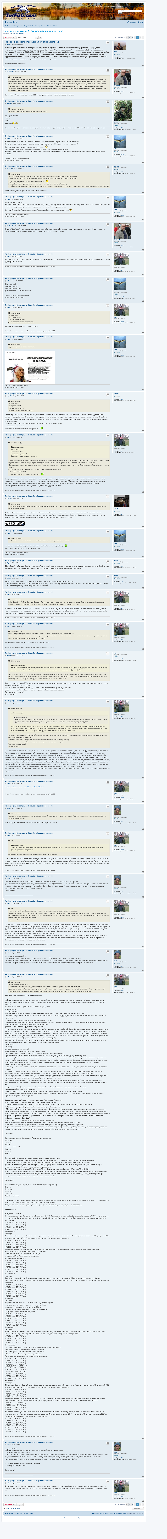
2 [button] (132, 38)
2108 (122, 154)
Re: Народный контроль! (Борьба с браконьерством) (32, 42)
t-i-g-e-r (116, 560)
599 (122, 566)
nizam (115, 51)
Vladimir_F (117, 85)
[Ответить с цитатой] (107, 42)
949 (122, 821)
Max (17, 33)
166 (122, 399)
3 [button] (134, 38)
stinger (116, 122)
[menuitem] (14, 22)
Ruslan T (22, 33)
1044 (122, 270)
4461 (122, 91)
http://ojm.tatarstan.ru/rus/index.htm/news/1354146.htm (24, 787)
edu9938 (116, 166)
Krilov (115, 266)
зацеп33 (116, 393)
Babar (115, 815)
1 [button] (129, 38)
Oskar (115, 148)
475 (122, 172)
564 (122, 57)
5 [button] (140, 38)
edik (14, 33)
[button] (127, 37)
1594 (122, 127)
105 (122, 514)
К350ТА (116, 508)
